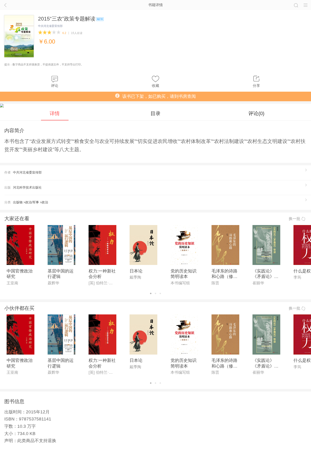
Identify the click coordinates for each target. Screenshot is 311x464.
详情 (55, 113)
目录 (155, 113)
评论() (256, 113)
